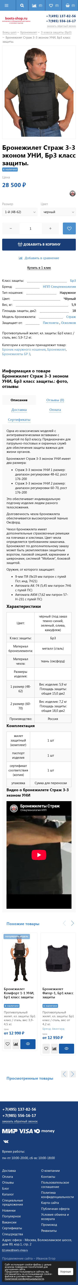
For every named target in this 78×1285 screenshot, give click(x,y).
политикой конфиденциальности (24, 1278)
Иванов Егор (45, 1258)
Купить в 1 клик (39, 268)
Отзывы (8, 1182)
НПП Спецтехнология (59, 286)
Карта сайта (50, 1202)
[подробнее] (28, 1044)
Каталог (8, 1194)
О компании (50, 1170)
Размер (7, 204)
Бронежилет (56, 349)
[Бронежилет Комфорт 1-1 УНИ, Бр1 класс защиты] (20, 958)
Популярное (11, 1216)
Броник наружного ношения (24, 349)
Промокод (49, 1224)
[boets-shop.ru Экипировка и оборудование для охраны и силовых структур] (16, 21)
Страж (71, 316)
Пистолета (50, 322)
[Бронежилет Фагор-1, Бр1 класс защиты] (58, 958)
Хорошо (65, 1271)
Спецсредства (12, 1234)
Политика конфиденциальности (57, 1194)
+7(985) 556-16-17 (61, 21)
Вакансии (9, 1222)
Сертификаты (12, 1228)
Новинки (9, 1210)
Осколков (68, 322)
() (73, 5)
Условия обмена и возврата (55, 1216)
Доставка (9, 1170)
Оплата (7, 1176)
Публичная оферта (55, 1208)
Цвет (44, 204)
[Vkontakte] (6, 1141)
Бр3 (73, 280)
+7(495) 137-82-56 (61, 16)
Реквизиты (49, 1230)
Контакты (48, 1176)
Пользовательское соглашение (55, 1184)
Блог (5, 1188)
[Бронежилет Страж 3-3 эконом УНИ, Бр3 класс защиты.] (39, 92)
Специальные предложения (12, 1202)
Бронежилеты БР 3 (16, 354)
